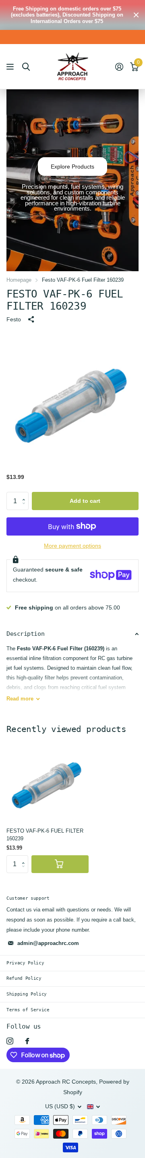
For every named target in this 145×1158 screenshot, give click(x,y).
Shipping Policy (26, 994)
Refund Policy (23, 978)
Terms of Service (28, 1009)
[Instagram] (9, 1041)
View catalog (11, 66)
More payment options (72, 546)
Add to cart (85, 501)
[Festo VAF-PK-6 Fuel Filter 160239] (47, 780)
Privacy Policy (25, 963)
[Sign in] (119, 66)
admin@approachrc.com (48, 943)
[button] (26, 494)
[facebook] (27, 1041)
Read (19, 699)
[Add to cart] (60, 864)
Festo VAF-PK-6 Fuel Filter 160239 (44, 835)
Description (25, 633)
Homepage (18, 280)
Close (136, 15)
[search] (26, 67)
